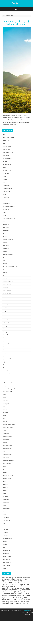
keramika (13, 582)
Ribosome (27, 610)
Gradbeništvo (6, 209)
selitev (14, 593)
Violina (4, 514)
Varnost (5, 505)
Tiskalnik (5, 472)
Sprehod (5, 442)
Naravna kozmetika (8, 314)
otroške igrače (19, 590)
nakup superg (8, 586)
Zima (4, 547)
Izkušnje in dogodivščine (9, 218)
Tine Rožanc (16, 3)
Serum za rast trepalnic (9, 424)
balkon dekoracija (17, 577)
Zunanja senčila (7, 562)
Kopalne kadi (6, 248)
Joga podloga (6, 224)
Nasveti (5, 317)
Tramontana (6, 484)
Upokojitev (5, 496)
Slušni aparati (6, 433)
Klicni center (6, 245)
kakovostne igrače (15, 581)
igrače (4, 581)
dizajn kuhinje (8, 579)
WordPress (28, 617)
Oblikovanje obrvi (7, 329)
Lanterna (5, 263)
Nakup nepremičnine (8, 311)
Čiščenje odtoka (7, 164)
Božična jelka (6, 155)
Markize (5, 278)
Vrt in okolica (6, 529)
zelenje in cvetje (25, 603)
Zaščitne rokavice (7, 538)
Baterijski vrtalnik (7, 146)
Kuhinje (4, 260)
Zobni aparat (6, 553)
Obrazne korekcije (7, 335)
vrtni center (21, 601)
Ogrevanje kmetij (7, 344)
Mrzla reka (5, 302)
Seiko (4, 418)
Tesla (4, 469)
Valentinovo (6, 502)
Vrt (3, 526)
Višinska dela (6, 517)
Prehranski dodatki (7, 383)
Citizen (4, 167)
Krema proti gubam (8, 254)
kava (7, 582)
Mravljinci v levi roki (8, 299)
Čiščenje (5, 161)
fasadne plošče (19, 579)
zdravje (10, 603)
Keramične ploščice (8, 239)
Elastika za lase (6, 185)
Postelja (5, 377)
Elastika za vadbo (7, 188)
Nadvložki (5, 308)
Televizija (5, 466)
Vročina (4, 523)
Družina (5, 179)
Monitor (5, 296)
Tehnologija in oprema (8, 460)
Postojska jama (7, 380)
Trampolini (5, 487)
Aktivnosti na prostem (8, 137)
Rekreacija (5, 400)
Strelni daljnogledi (7, 448)
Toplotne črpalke (7, 478)
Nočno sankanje (7, 323)
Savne (4, 415)
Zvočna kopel (6, 565)
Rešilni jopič (6, 403)
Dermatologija (6, 173)
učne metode (7, 599)
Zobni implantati (7, 556)
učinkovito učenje (20, 597)
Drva (4, 182)
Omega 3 (5, 353)
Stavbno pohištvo (7, 445)
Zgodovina (5, 544)
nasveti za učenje (18, 586)
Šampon (5, 410)
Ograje (4, 341)
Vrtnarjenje (5, 532)
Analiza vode (6, 140)
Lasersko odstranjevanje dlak (10, 266)
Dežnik (4, 176)
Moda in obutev (7, 293)
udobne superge (8, 597)
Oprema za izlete (7, 359)
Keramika (5, 242)
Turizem (5, 490)
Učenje (4, 493)
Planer (4, 368)
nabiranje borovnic (12, 584)
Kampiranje (6, 230)
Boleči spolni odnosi (8, 152)
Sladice (4, 430)
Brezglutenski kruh (7, 158)
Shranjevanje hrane (8, 427)
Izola (4, 221)
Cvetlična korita (7, 170)
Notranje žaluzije (7, 326)
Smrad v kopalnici (7, 436)
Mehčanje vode (7, 284)
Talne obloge (6, 457)
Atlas (4, 143)
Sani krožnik (6, 412)
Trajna (4, 481)
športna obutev (5, 577)
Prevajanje (5, 386)
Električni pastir (6, 191)
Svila (4, 451)
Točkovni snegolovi (8, 475)
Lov (4, 275)
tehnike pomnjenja (10, 595)
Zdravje (5, 541)
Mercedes (5, 287)
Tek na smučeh (7, 463)
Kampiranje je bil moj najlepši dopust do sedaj (16, 22)
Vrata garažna (6, 520)
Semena (5, 421)
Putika (4, 397)
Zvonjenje (5, 568)
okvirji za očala (18, 588)
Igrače (4, 212)
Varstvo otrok (6, 508)
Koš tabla (5, 251)
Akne (4, 134)
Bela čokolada (6, 149)
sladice (20, 593)
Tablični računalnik (7, 454)
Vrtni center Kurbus (7, 535)
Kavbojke (5, 236)
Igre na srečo (6, 215)
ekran (13, 579)
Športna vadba (6, 439)
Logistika (5, 272)
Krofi (4, 257)
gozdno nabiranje (27, 579)
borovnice (23, 577)
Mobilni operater (7, 290)
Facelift (4, 194)
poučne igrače (20, 591)
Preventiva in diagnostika (9, 389)
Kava (4, 233)
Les (3, 269)
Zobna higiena (6, 550)
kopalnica (21, 582)
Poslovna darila (7, 374)
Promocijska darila (7, 391)
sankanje (8, 593)
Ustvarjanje (6, 499)
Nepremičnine (6, 320)
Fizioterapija (6, 197)
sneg (26, 593)
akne (11, 577)
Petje (4, 362)
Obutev (4, 338)
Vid (3, 511)
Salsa (4, 407)
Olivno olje (5, 350)
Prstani (4, 394)
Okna (4, 347)
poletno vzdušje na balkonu (8, 591)
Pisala (4, 365)
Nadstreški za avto (7, 305)
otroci (27, 590)
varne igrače (18, 599)
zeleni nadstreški (18, 603)
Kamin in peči (6, 227)
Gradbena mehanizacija (9, 206)
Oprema (5, 356)
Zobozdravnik (6, 559)
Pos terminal (6, 371)
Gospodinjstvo (6, 203)
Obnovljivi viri (6, 332)
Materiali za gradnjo (8, 281)
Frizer (4, 200)
